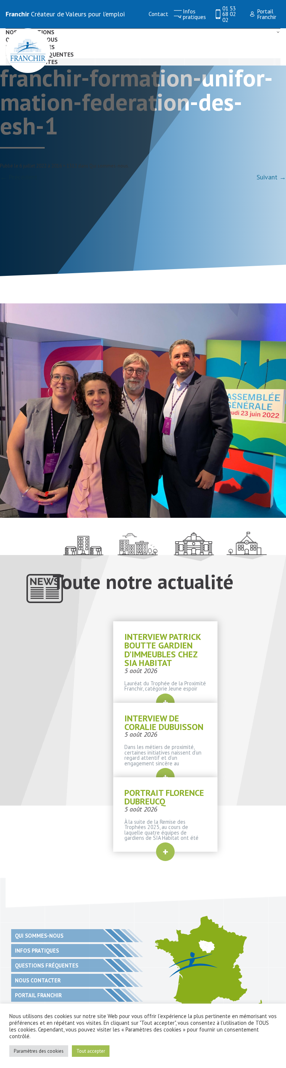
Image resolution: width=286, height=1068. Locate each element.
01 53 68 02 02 (229, 14)
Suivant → (271, 177)
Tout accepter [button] (90, 1051)
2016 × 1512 (64, 166)
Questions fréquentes (46, 965)
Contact (158, 14)
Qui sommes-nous (108, 166)
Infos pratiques (194, 14)
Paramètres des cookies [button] (39, 1051)
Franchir (17, 14)
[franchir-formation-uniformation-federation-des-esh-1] (143, 410)
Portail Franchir (266, 14)
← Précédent (18, 177)
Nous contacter (38, 980)
